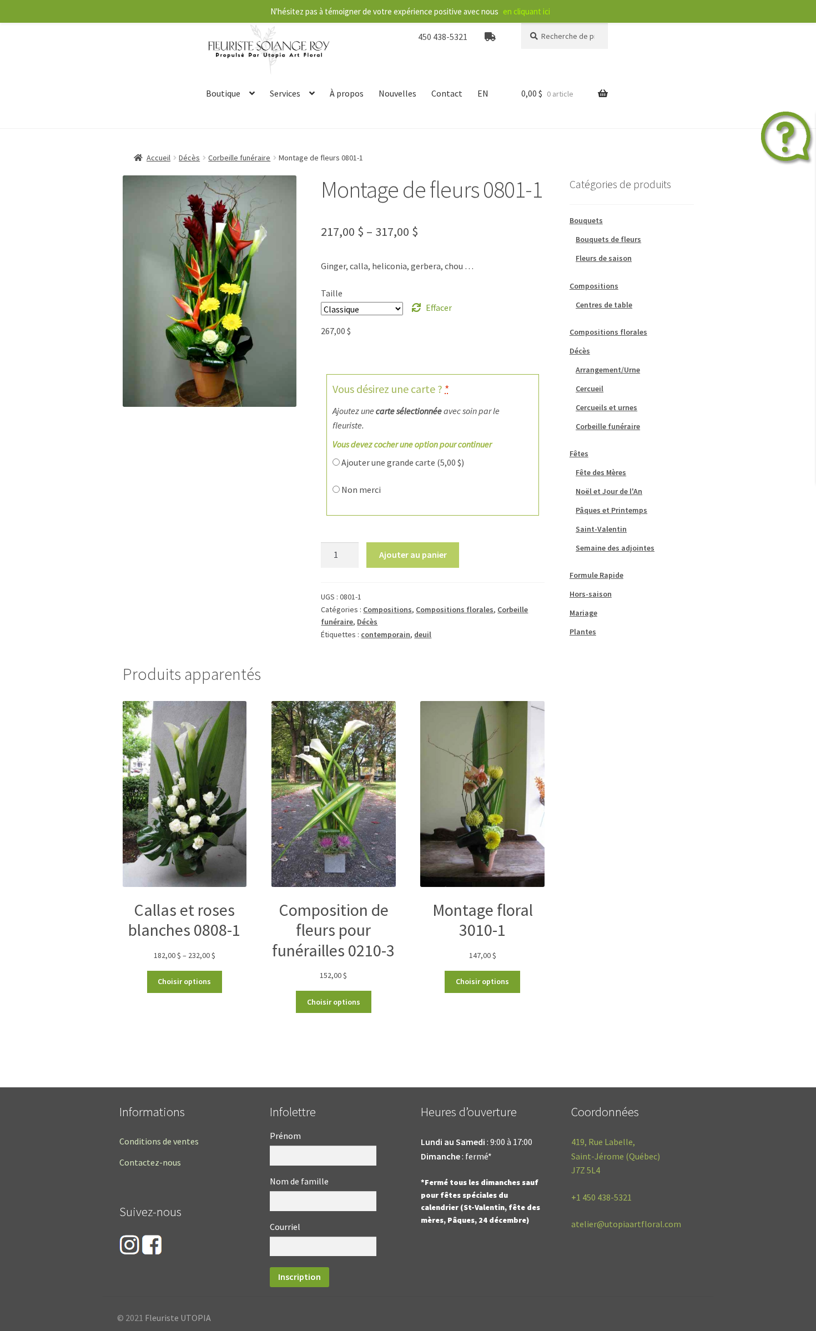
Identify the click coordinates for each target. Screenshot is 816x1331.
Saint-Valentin (601, 529)
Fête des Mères (601, 472)
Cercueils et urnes (606, 407)
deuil (422, 634)
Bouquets (586, 220)
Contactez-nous (150, 1162)
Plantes (583, 632)
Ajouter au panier (413, 554)
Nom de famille (299, 1181)
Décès (189, 158)
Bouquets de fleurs (608, 239)
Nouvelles (397, 93)
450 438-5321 (442, 36)
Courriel (285, 1226)
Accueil (158, 158)
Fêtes (579, 453)
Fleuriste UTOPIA (178, 1317)
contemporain (385, 634)
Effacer (439, 307)
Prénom (285, 1135)
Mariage (583, 613)
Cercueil (589, 389)
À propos (347, 93)
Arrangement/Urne (608, 370)
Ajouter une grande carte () (402, 462)
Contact (446, 93)
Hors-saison (591, 594)
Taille (331, 293)
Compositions (387, 609)
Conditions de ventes (159, 1141)
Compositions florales (454, 609)
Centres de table (604, 305)
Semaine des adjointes (615, 548)
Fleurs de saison (604, 258)
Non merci (360, 489)
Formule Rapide (596, 575)
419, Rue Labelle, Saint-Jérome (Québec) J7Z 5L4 (615, 1156)
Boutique (223, 93)
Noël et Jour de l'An (609, 491)
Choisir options (184, 981)
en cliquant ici (526, 11)
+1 (601, 1197)
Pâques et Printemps (611, 510)
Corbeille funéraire (239, 158)
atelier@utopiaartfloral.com (626, 1223)
